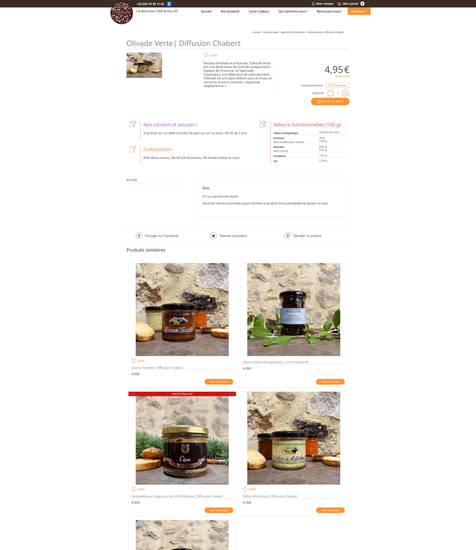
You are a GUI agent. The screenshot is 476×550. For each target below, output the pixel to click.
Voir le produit (219, 381)
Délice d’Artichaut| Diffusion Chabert (270, 496)
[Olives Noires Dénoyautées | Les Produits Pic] (294, 309)
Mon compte (325, 3)
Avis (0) (131, 180)
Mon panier (352, 3)
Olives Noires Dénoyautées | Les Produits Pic (276, 362)
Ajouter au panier (333, 101)
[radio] (337, 85)
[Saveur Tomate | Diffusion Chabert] (182, 309)
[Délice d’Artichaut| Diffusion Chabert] (294, 438)
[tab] (155, 180)
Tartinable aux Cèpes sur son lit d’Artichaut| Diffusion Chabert (177, 496)
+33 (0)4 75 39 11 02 (150, 4)
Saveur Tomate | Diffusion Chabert (157, 367)
